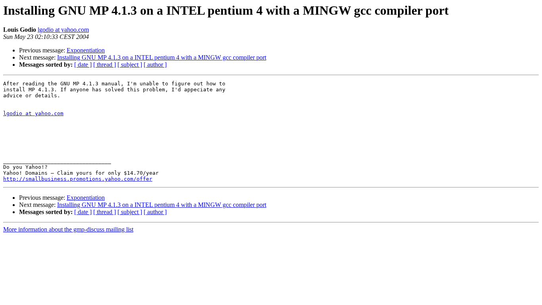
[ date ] (83, 64)
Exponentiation (86, 50)
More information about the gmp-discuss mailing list (68, 229)
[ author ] (155, 64)
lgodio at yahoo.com (63, 29)
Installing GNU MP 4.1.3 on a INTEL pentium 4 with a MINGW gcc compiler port (161, 57)
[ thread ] (104, 64)
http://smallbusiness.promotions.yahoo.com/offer (77, 179)
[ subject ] (129, 64)
